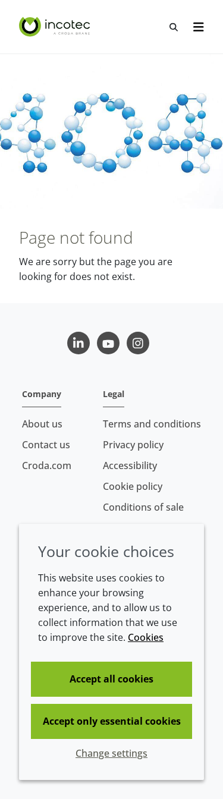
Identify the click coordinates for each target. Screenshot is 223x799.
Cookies (146, 637)
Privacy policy (133, 444)
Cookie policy (132, 486)
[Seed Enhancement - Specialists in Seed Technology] (56, 26)
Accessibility (130, 465)
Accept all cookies (111, 678)
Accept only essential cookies (112, 721)
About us (42, 423)
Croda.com (46, 465)
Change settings (111, 753)
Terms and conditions (152, 423)
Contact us (46, 444)
